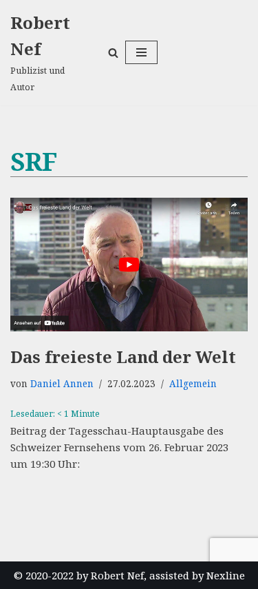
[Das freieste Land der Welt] (129, 264)
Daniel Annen (62, 384)
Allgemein (193, 384)
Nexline (225, 575)
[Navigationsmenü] (141, 52)
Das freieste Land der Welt (123, 356)
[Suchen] (113, 53)
